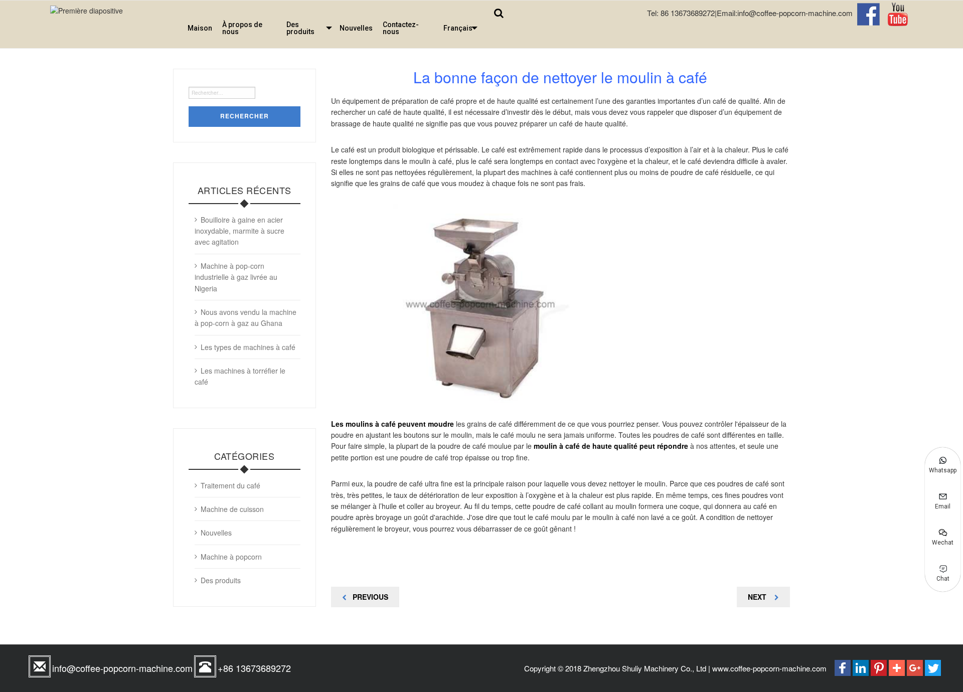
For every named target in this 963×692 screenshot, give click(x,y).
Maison (200, 28)
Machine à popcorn (231, 557)
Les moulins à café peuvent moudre (392, 424)
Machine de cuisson (232, 509)
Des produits (300, 28)
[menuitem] (200, 28)
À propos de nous (242, 28)
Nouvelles (356, 28)
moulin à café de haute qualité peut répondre (612, 446)
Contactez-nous (401, 28)
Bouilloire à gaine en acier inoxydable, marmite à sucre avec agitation (239, 231)
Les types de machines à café (248, 347)
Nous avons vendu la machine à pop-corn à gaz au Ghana (245, 317)
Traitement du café (230, 485)
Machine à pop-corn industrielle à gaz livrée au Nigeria (236, 277)
